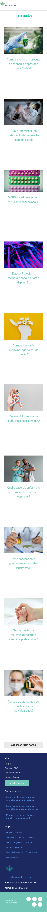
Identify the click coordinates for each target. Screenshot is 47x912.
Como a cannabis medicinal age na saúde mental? (23, 350)
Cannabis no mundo (15, 837)
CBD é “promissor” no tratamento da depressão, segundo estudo (23, 135)
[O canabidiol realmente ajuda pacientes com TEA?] (23, 397)
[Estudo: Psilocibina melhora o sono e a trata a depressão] (23, 254)
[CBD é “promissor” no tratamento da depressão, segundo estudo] (23, 112)
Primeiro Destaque (14, 847)
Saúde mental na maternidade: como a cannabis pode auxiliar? (23, 635)
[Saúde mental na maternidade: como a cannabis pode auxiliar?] (23, 611)
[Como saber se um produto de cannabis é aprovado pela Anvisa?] (23, 40)
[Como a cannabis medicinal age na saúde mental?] (23, 326)
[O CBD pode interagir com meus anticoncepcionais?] (23, 181)
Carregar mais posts (23, 745)
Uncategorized (12, 857)
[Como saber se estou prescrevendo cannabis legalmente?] (23, 540)
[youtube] (34, 904)
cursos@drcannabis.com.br (18, 877)
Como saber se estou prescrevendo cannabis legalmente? (23, 563)
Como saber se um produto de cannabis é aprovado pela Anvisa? (23, 64)
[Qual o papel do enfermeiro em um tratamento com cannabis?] (23, 469)
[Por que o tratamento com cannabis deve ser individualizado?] (23, 683)
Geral (8, 842)
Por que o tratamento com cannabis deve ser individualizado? (24, 706)
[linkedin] (40, 904)
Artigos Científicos (14, 833)
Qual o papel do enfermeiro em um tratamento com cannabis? (23, 492)
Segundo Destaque (14, 852)
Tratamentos (31, 852)
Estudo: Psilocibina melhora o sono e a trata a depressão (23, 278)
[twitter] (40, 899)
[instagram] (34, 899)
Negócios (18, 842)
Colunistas (31, 837)
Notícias (28, 842)
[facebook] (28, 899)
